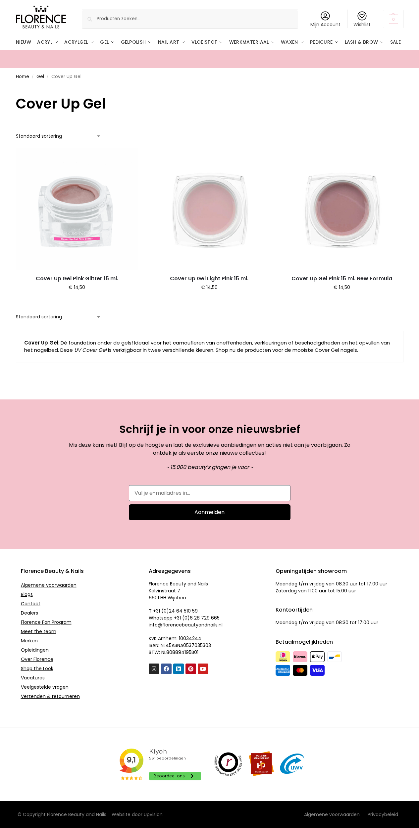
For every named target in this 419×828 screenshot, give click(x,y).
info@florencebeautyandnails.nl (186, 624)
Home (22, 76)
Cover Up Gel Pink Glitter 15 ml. (77, 278)
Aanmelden (209, 512)
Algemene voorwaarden (49, 585)
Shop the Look (37, 668)
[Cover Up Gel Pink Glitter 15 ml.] (77, 209)
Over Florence (37, 659)
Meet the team (38, 631)
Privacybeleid (383, 814)
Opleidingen (35, 650)
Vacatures (33, 677)
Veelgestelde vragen (45, 687)
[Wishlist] (128, 157)
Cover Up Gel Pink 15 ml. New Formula (341, 278)
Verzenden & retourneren (50, 696)
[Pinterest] (190, 669)
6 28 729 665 (205, 618)
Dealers (29, 613)
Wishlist (362, 24)
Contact (30, 603)
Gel (40, 76)
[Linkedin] (178, 669)
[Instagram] (154, 669)
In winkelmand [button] (77, 301)
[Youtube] (203, 669)
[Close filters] (18, 89)
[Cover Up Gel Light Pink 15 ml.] (209, 209)
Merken (29, 640)
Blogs (27, 594)
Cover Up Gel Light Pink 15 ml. (209, 278)
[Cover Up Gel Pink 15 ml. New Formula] (342, 209)
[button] (393, 19)
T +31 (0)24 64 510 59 (173, 611)
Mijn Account (325, 24)
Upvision (153, 814)
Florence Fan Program (46, 622)
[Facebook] (166, 669)
